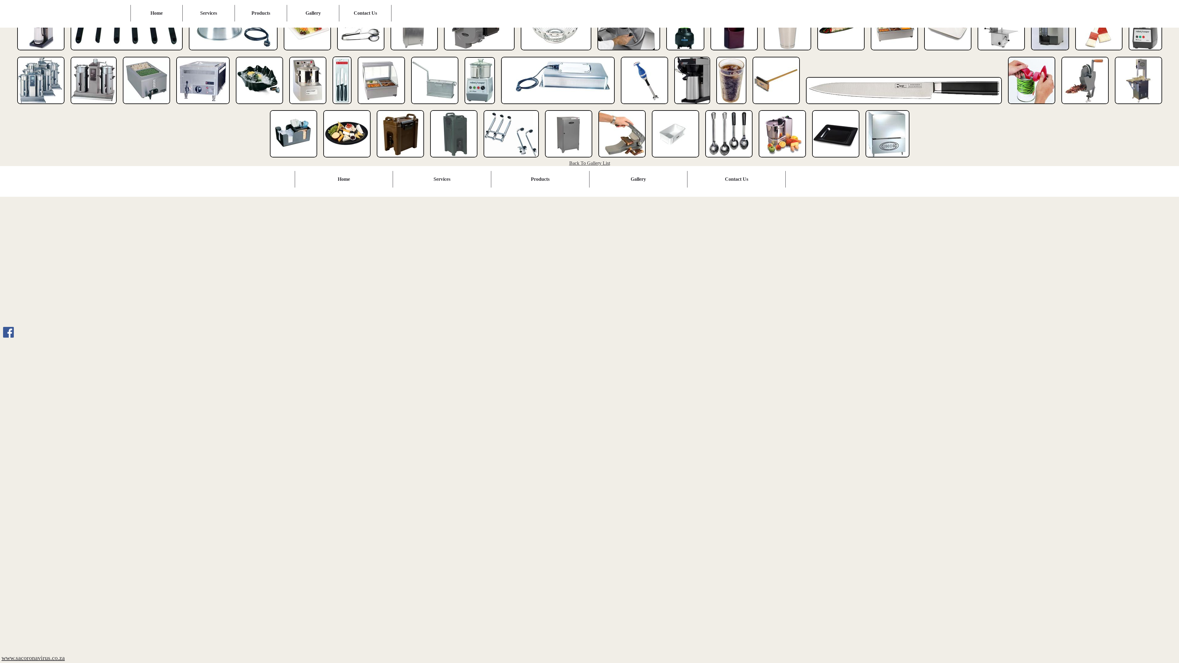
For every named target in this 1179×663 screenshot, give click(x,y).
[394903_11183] (787, 51)
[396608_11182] (1145, 51)
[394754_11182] (734, 51)
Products (260, 13)
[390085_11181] (127, 51)
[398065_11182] (307, 105)
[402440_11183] (776, 105)
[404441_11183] (1085, 105)
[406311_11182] (511, 158)
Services (208, 13)
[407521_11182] (622, 158)
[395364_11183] (948, 51)
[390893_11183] (307, 51)
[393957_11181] (628, 51)
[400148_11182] (479, 105)
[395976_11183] (1001, 51)
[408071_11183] (729, 158)
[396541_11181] (1099, 51)
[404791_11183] (347, 158)
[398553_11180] (342, 105)
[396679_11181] (41, 105)
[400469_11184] (558, 105)
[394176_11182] (685, 51)
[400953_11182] (644, 105)
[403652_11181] (1031, 105)
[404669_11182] (293, 158)
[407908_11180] (675, 158)
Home (156, 13)
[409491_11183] (835, 158)
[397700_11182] (146, 105)
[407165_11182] (568, 158)
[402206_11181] (692, 105)
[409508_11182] (887, 158)
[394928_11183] (841, 51)
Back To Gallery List (589, 163)
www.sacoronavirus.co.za (33, 657)
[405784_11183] (454, 158)
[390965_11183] (360, 51)
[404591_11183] (1138, 105)
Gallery (313, 13)
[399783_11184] (434, 105)
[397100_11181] (94, 105)
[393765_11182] (556, 51)
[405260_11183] (400, 158)
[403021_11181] (904, 105)
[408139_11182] (782, 158)
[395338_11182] (894, 51)
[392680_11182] (414, 51)
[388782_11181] (41, 51)
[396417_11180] (1050, 51)
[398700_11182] (381, 105)
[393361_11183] (479, 51)
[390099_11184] (233, 51)
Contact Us (365, 13)
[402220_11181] (731, 105)
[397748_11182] (203, 105)
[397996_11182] (259, 105)
